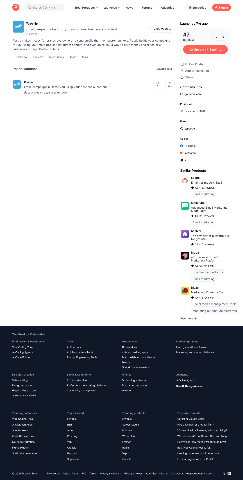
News (129, 7)
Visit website (162, 28)
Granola (71, 447)
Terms (93, 473)
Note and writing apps (135, 352)
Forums (147, 7)
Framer (126, 441)
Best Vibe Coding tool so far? (194, 447)
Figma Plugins (20, 447)
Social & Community (79, 374)
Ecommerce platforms (208, 272)
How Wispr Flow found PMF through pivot (201, 441)
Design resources (22, 385)
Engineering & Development (29, 341)
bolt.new (127, 430)
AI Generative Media (24, 395)
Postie (28, 82)
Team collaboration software (138, 357)
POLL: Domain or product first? (195, 424)
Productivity (129, 341)
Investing (127, 390)
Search (126, 362)
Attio (70, 430)
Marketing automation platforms (215, 311)
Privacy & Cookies (110, 473)
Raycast (72, 453)
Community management (81, 390)
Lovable (72, 418)
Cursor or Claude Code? (191, 418)
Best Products (85, 7)
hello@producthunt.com (199, 473)
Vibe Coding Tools (22, 347)
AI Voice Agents (185, 380)
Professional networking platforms (87, 385)
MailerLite (198, 202)
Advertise (167, 7)
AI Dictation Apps (22, 424)
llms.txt (163, 473)
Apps (66, 473)
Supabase (73, 459)
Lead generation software (191, 347)
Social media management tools (214, 304)
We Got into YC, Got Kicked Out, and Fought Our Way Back (203, 436)
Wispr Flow (128, 436)
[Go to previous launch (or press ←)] (216, 36)
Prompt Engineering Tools (82, 357)
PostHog (72, 436)
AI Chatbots (74, 347)
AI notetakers (129, 347)
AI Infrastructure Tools (80, 352)
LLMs (70, 341)
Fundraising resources (134, 385)
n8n (69, 424)
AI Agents (182, 374)
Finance (126, 374)
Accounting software (134, 380)
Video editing (20, 380)
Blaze (195, 287)
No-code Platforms (23, 441)
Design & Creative (23, 374)
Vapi (69, 441)
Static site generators (24, 453)
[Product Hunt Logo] (15, 7)
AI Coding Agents (22, 352)
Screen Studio (130, 424)
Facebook (190, 145)
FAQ (84, 473)
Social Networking (77, 380)
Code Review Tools (23, 436)
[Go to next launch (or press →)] (223, 36)
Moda (195, 252)
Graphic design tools (24, 390)
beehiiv (196, 231)
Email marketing (204, 194)
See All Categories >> (189, 386)
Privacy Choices (133, 473)
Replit (125, 447)
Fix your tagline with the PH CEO (196, 459)
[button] (85, 57)
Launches (110, 7)
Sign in (223, 7)
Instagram (190, 152)
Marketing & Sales (187, 341)
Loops (195, 177)
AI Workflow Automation (135, 367)
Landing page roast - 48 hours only (198, 453)
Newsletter (53, 473)
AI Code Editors (21, 357)
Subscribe (199, 7)
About (75, 473)
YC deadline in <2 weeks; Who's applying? (202, 430)
